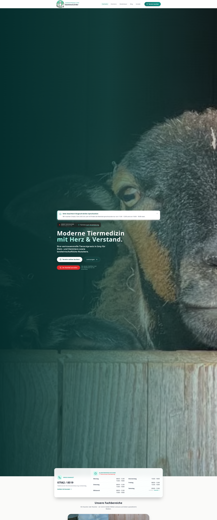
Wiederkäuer (123, 4)
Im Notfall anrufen (69, 268)
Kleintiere (114, 4)
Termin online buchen (71, 259)
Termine (156, 490)
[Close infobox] (157, 213)
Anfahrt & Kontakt (63, 489)
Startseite (105, 4)
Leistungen (90, 259)
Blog (131, 4)
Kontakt (138, 4)
